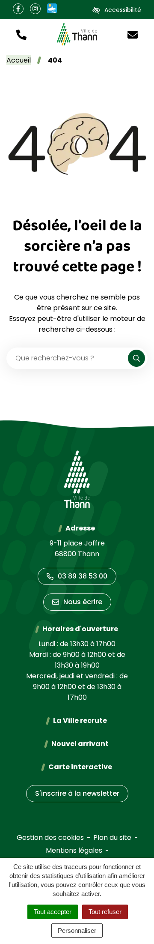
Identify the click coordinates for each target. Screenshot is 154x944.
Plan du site (112, 837)
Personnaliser (77, 930)
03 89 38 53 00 (82, 576)
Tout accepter (52, 911)
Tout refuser (105, 911)
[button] (21, 34)
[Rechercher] (136, 358)
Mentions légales (74, 850)
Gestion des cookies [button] (50, 837)
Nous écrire (82, 602)
